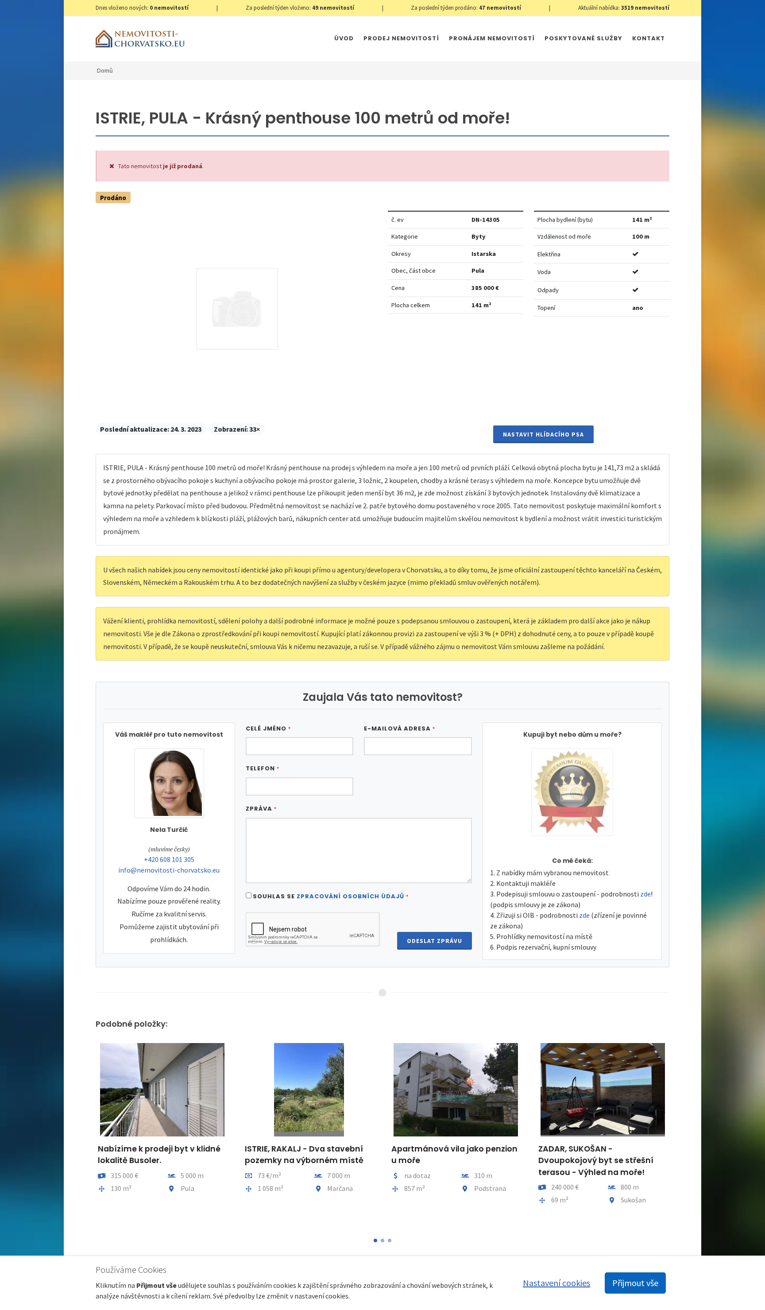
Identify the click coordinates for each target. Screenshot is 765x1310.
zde (645, 893)
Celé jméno (268, 728)
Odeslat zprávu (434, 941)
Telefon (262, 768)
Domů (105, 70)
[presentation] (88, 1134)
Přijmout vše (635, 1282)
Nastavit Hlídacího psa (543, 434)
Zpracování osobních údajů (350, 896)
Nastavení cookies (556, 1282)
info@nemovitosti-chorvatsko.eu (169, 870)
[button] (375, 1240)
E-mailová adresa (399, 728)
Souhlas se (331, 896)
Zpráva (261, 808)
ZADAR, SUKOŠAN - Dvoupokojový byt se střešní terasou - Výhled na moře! (595, 1161)
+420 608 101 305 (169, 859)
